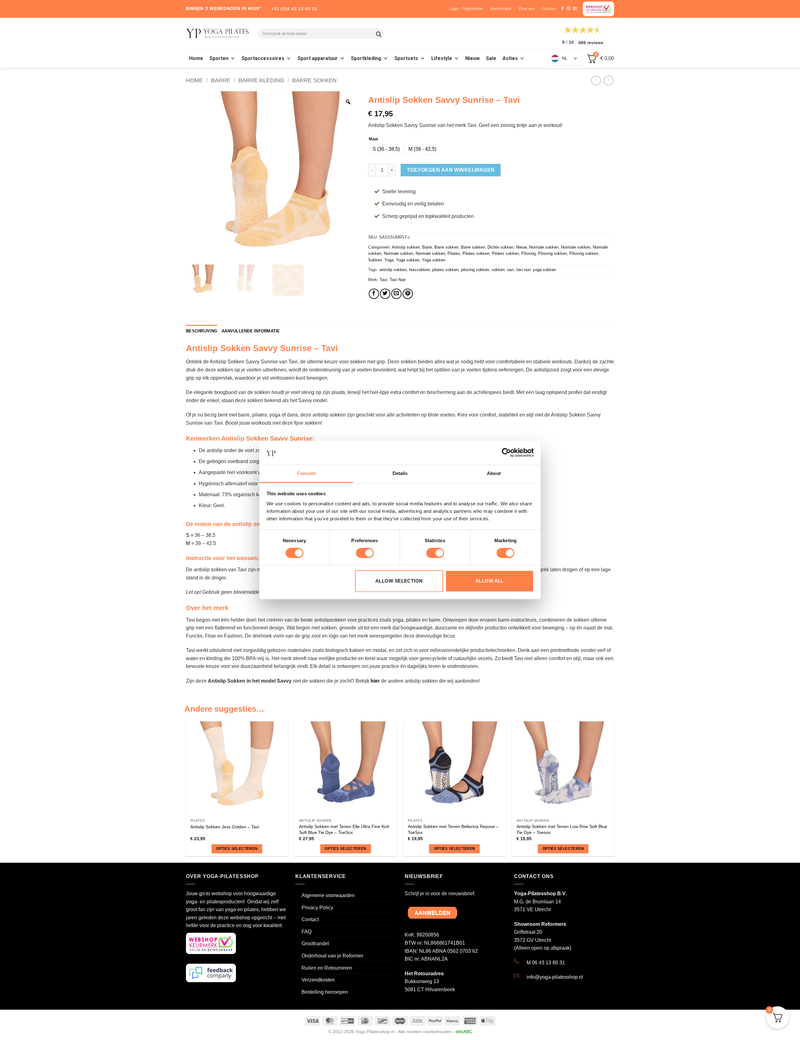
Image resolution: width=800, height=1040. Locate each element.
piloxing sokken (475, 269)
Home (196, 58)
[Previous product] (608, 80)
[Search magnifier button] (378, 34)
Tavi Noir (398, 279)
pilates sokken (445, 269)
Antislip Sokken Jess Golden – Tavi (224, 826)
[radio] (386, 149)
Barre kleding (261, 80)
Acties (510, 58)
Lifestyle (441, 58)
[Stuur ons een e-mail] (575, 9)
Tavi (383, 279)
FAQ (307, 931)
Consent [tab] (306, 473)
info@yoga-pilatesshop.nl (555, 977)
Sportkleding (366, 58)
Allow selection (399, 580)
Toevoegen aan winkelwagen (451, 170)
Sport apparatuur (318, 58)
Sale (491, 58)
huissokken (419, 269)
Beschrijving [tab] (201, 331)
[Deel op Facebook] (374, 294)
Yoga (388, 260)
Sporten (218, 58)
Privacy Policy (317, 907)
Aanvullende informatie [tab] (251, 331)
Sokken (375, 260)
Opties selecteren (237, 849)
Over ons (526, 8)
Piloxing (528, 253)
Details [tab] (400, 473)
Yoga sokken (407, 260)
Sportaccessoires (263, 58)
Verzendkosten (318, 979)
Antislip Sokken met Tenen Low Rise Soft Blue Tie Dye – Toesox (562, 829)
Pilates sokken (475, 253)
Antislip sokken (406, 247)
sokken (498, 269)
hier (375, 681)
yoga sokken (544, 269)
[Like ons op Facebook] (562, 9)
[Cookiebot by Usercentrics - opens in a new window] (506, 452)
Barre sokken (314, 80)
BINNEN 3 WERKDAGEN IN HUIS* (223, 8)
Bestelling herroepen (325, 992)
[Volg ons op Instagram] (568, 9)
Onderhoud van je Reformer (332, 955)
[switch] (365, 553)
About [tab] (494, 473)
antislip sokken (393, 269)
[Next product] (596, 80)
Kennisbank (501, 8)
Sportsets (406, 58)
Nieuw (472, 58)
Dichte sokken (500, 247)
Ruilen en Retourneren (327, 968)
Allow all (489, 580)
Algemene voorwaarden (328, 895)
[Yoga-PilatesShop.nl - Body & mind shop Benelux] (217, 33)
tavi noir (523, 269)
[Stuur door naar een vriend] (396, 294)
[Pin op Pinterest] (407, 294)
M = (190, 543)
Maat (373, 139)
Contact (549, 8)
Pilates (454, 253)
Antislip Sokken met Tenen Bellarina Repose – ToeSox (453, 829)
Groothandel (315, 943)
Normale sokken (543, 247)
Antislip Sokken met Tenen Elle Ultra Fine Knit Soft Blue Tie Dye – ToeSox (344, 829)
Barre (220, 80)
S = (189, 535)
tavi (510, 269)
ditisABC (464, 1031)
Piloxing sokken (552, 253)
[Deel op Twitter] (385, 294)
